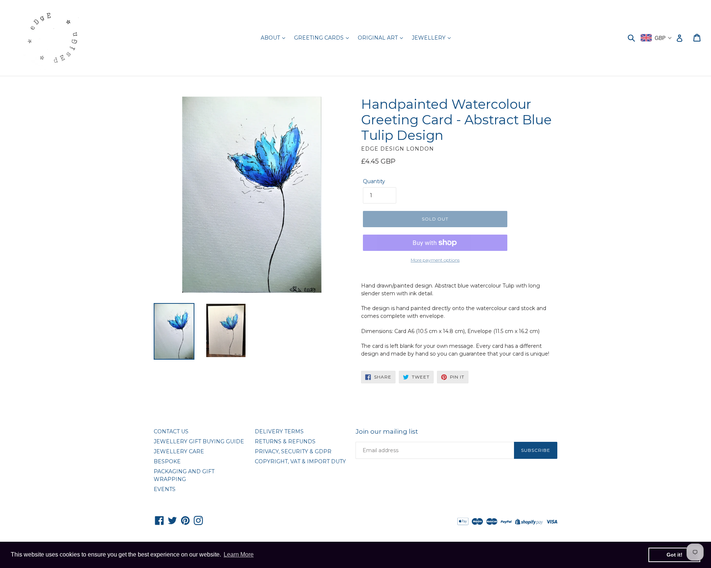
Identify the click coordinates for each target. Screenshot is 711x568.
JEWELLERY (429, 37)
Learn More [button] (239, 554)
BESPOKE (167, 461)
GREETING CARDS (319, 37)
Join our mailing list (387, 431)
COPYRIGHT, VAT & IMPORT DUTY (300, 461)
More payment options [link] (435, 260)
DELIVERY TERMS (279, 431)
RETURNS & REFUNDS (285, 441)
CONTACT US (171, 431)
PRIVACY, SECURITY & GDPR (293, 451)
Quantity (374, 181)
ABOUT (271, 37)
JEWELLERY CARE (179, 451)
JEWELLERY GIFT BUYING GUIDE (199, 441)
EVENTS (165, 489)
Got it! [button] (674, 555)
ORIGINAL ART (378, 37)
